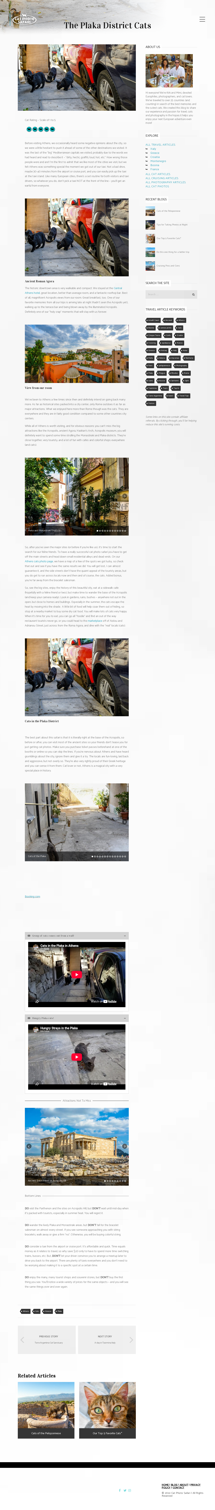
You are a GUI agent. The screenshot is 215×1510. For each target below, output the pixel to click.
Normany (189, 358)
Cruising (152, 343)
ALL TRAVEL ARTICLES (160, 144)
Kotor (185, 350)
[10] (120, 531)
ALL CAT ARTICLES (158, 174)
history (164, 350)
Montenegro (158, 161)
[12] (125, 531)
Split (187, 380)
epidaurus (166, 343)
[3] (102, 531)
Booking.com (32, 896)
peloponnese (164, 365)
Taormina (152, 388)
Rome (186, 373)
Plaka (60, 1311)
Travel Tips (184, 395)
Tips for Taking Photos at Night (172, 225)
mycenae (175, 358)
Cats (37, 1311)
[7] (112, 531)
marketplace (95, 621)
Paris (150, 365)
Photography (181, 365)
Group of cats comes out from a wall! (52, 935)
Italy (153, 149)
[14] (125, 856)
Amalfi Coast (153, 320)
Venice (151, 403)
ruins (150, 380)
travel (170, 395)
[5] (107, 531)
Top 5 (165, 388)
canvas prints (166, 328)
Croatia (155, 157)
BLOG (174, 1485)
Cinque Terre (154, 335)
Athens (26, 1311)
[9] (117, 531)
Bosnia (154, 165)
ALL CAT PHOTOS (157, 186)
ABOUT (184, 1485)
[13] (122, 856)
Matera (162, 358)
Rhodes (174, 373)
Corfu (168, 335)
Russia (162, 380)
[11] (122, 531)
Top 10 (176, 388)
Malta (150, 358)
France (154, 169)
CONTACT (178, 1488)
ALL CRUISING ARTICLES (162, 178)
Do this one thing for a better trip (173, 252)
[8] (115, 531)
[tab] (77, 935)
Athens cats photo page (39, 561)
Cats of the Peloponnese (168, 211)
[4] (105, 531)
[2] (100, 531)
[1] (97, 531)
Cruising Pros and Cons (168, 266)
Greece (48, 1311)
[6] (110, 531)
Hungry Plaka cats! (42, 1018)
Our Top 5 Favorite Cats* (169, 238)
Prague (162, 373)
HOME (165, 1485)
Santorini (175, 380)
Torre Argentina (155, 395)
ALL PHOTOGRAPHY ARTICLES (166, 182)
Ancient (168, 320)
